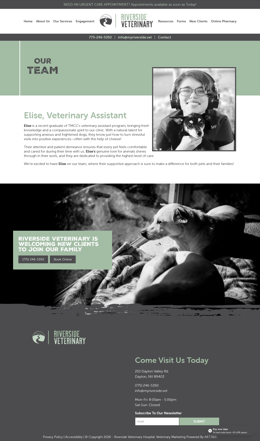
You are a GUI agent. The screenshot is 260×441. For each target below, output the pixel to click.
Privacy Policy (53, 437)
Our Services (62, 21)
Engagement (85, 21)
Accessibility (74, 437)
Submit (199, 421)
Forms (181, 21)
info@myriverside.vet (135, 37)
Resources (165, 21)
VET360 (210, 437)
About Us (43, 21)
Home (28, 21)
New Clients (198, 21)
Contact (164, 37)
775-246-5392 (101, 37)
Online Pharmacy (223, 21)
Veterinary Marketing (171, 437)
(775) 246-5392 (147, 385)
